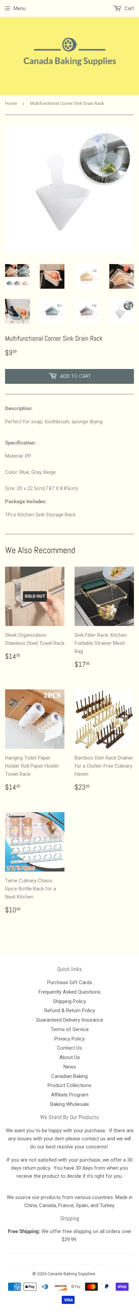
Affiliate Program (69, 1095)
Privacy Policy (69, 1039)
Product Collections (69, 1085)
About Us (69, 1057)
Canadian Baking (69, 1076)
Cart (128, 8)
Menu (19, 8)
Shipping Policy (69, 1001)
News (69, 1067)
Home (11, 103)
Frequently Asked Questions (69, 992)
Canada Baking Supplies (71, 1273)
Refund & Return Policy (69, 1010)
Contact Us (69, 1048)
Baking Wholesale (69, 1104)
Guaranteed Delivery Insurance (69, 1020)
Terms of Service (70, 1029)
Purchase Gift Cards (69, 982)
